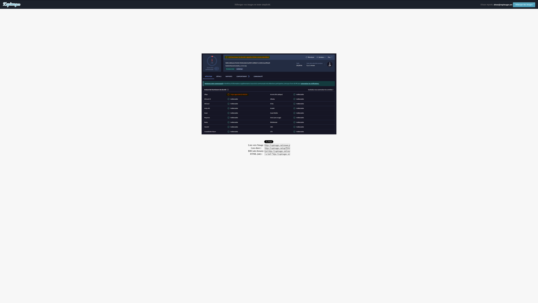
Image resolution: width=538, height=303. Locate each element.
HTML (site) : (256, 154)
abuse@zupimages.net (503, 5)
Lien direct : (256, 148)
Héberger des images (524, 5)
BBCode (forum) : (256, 151)
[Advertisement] (269, 31)
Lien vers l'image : (256, 145)
